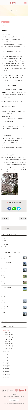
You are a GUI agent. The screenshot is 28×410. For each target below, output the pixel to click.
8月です (3, 312)
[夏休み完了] (25, 270)
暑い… (3, 281)
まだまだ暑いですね (6, 262)
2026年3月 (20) (9, 343)
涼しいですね (4, 306)
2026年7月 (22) (9, 334)
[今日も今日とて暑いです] (25, 257)
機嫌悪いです (4, 300)
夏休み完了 (4, 268)
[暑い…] (25, 282)
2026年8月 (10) (9, 332)
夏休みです (4, 275)
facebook (9, 208)
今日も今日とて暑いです (7, 256)
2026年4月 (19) (9, 341)
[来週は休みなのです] (25, 289)
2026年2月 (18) (9, 345)
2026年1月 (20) (9, 348)
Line (14, 208)
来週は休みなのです (6, 287)
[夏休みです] (25, 276)
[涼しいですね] (25, 307)
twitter (19, 208)
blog (5, 22)
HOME (12, 17)
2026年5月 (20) (9, 339)
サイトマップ (14, 400)
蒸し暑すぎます (5, 294)
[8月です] (25, 314)
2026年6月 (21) (9, 337)
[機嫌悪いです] (25, 301)
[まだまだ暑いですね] (25, 264)
